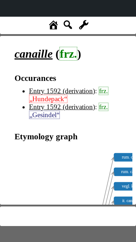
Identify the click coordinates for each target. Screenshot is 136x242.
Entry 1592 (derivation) (62, 91)
